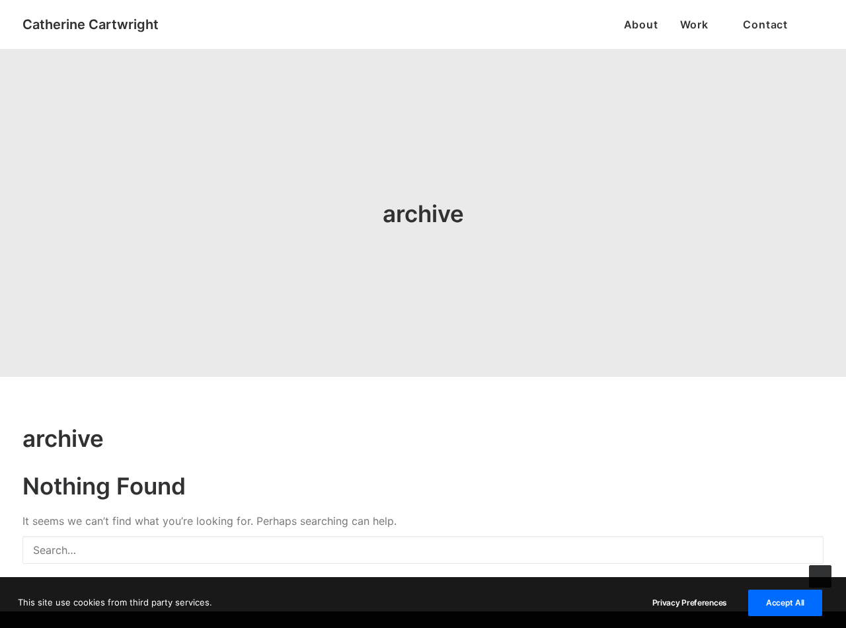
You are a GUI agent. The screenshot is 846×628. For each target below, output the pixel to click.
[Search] (423, 550)
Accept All (785, 603)
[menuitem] (641, 24)
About (641, 24)
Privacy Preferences (689, 603)
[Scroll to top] (820, 575)
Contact (765, 24)
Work (694, 24)
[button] (818, 24)
